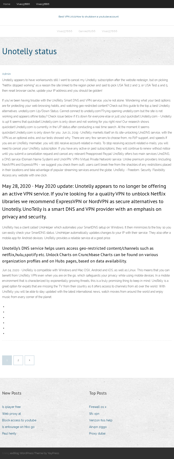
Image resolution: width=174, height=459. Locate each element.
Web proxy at (11, 413)
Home (6, 4)
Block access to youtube (19, 420)
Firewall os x (97, 407)
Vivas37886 (23, 4)
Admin (6, 74)
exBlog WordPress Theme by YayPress (34, 453)
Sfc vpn (94, 413)
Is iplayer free (11, 407)
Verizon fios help (100, 420)
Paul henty (9, 433)
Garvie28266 (87, 31)
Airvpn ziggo (98, 427)
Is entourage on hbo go (18, 427)
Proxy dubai (97, 433)
